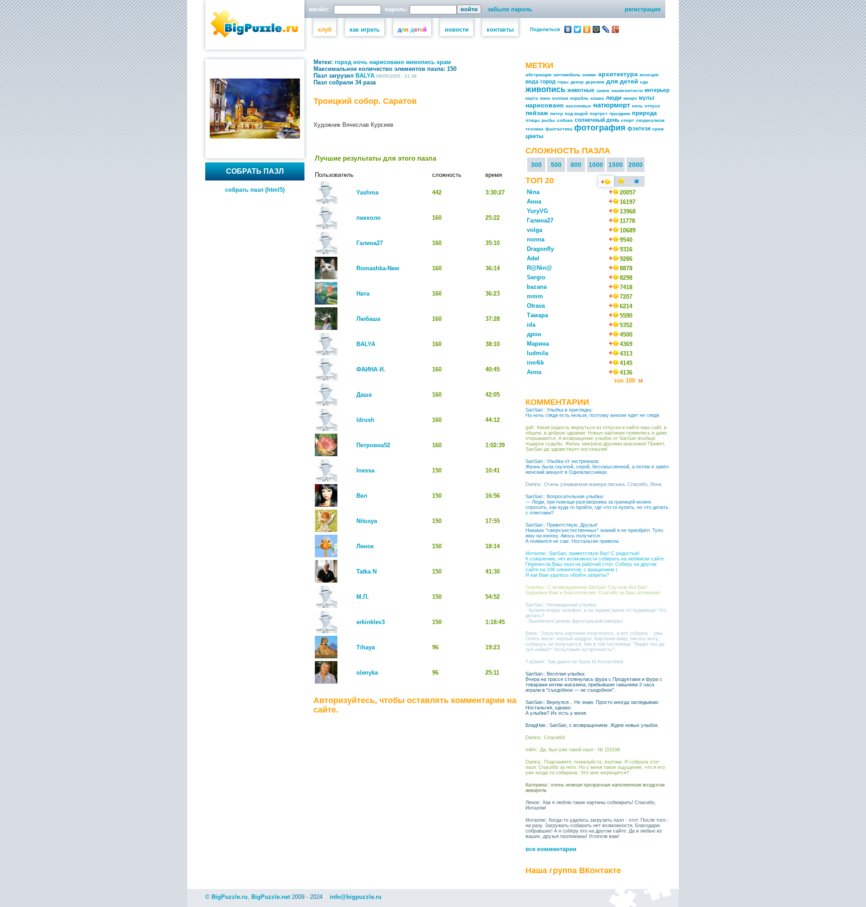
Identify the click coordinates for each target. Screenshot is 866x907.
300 (536, 164)
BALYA (364, 75)
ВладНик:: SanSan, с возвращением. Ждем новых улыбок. (592, 725)
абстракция (538, 74)
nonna (535, 239)
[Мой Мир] (596, 29)
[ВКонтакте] (568, 29)
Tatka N (366, 571)
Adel (533, 258)
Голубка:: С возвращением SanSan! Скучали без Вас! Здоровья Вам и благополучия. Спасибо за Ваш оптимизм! (593, 589)
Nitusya (366, 521)
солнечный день (597, 120)
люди (614, 97)
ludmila (537, 353)
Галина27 (369, 243)
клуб (325, 29)
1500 (615, 164)
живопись (420, 62)
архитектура (618, 74)
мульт (647, 98)
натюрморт (611, 105)
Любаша (368, 318)
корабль (579, 98)
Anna (534, 372)
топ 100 (625, 380)
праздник (619, 113)
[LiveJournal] (606, 29)
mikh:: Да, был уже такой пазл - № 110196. (573, 749)
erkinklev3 (370, 622)
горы (563, 81)
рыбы (548, 120)
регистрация (643, 9)
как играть (365, 29)
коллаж (560, 98)
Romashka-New (377, 268)
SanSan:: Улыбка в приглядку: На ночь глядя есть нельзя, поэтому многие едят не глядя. (592, 412)
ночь (360, 62)
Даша (364, 394)
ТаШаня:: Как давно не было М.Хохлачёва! (574, 661)
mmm (535, 296)
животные (580, 90)
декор (577, 81)
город (343, 62)
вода (532, 81)
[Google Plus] (615, 29)
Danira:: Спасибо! (545, 737)
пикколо (368, 217)
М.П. (362, 596)
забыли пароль (510, 9)
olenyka (367, 672)
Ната (362, 293)
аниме (589, 74)
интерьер (657, 90)
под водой (576, 113)
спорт (627, 120)
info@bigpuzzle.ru (356, 896)
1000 (596, 164)
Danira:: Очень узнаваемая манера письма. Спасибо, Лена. (594, 484)
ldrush (365, 419)
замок (602, 90)
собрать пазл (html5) (255, 189)
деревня (594, 81)
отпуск (652, 105)
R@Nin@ (539, 267)
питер (556, 113)
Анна (534, 201)
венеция (649, 74)
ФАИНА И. (370, 369)
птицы (532, 120)
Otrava (536, 305)
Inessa (365, 470)
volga (534, 230)
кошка (597, 98)
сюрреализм (650, 120)
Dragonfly (540, 248)
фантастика (558, 128)
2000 (635, 164)
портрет (599, 113)
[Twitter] (577, 29)
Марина (538, 343)
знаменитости (627, 90)
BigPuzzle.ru (230, 896)
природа (644, 113)
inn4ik (535, 362)
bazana (537, 286)
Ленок (365, 546)
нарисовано (386, 62)
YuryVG (537, 211)
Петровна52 (373, 445)
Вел (361, 495)
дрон (534, 334)
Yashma (367, 192)
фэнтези (638, 128)
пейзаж (536, 112)
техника (534, 128)
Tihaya (365, 647)
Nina (533, 192)
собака (565, 120)
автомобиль (566, 74)
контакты (500, 29)
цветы (534, 136)
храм (444, 62)
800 (576, 164)
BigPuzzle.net (270, 896)
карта (531, 98)
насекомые (578, 105)
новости (457, 29)
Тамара (537, 315)
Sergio (536, 277)
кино (545, 98)
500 (556, 164)
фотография (600, 127)
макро (630, 98)
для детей (622, 81)
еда (644, 81)
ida (531, 324)
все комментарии (550, 849)
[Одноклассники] (587, 29)
